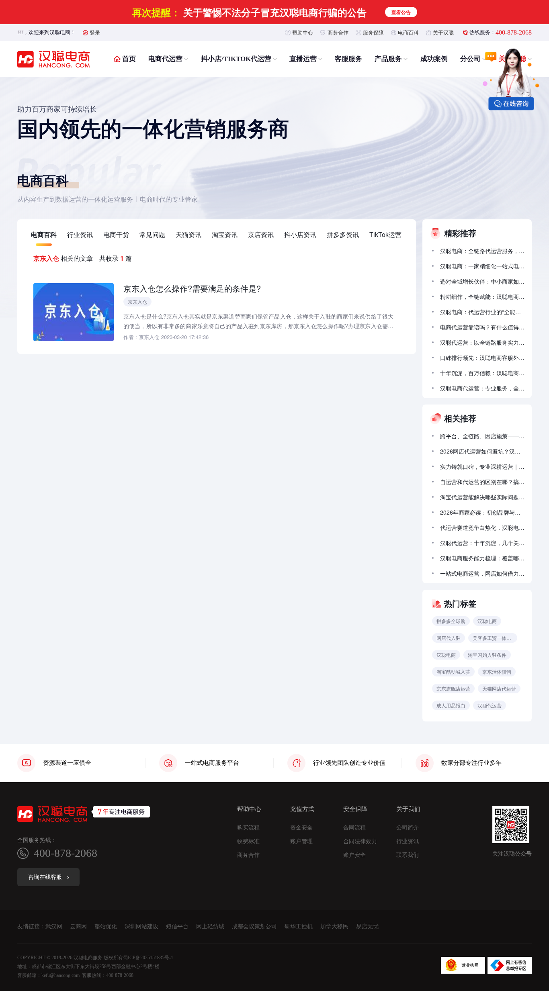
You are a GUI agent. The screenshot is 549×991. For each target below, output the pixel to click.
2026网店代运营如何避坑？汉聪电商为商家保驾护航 (482, 451)
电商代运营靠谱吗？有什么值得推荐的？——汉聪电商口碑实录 (482, 327)
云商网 (78, 927)
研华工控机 (299, 927)
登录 (95, 32)
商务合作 (338, 32)
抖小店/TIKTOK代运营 (236, 59)
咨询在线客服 (45, 877)
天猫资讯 (188, 234)
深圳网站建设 (141, 927)
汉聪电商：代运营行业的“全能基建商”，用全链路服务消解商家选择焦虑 (482, 312)
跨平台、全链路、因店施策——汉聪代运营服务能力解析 (482, 436)
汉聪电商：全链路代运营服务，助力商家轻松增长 (482, 251)
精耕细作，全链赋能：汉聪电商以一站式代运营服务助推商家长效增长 (482, 296)
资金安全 (301, 828)
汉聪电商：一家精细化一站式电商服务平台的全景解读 (482, 266)
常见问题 (152, 234)
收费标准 (248, 841)
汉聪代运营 (489, 705)
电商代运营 (165, 59)
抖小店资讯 (300, 234)
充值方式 (302, 809)
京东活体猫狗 (496, 671)
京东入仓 (137, 301)
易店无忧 (367, 927)
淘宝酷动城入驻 (453, 671)
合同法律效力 (360, 841)
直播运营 (303, 59)
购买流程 (248, 828)
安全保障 (355, 809)
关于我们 (408, 809)
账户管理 (301, 841)
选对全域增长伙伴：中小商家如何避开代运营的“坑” (482, 281)
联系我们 (407, 855)
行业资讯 (80, 234)
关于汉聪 (443, 32)
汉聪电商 (487, 620)
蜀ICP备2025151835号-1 (148, 957)
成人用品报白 (450, 705)
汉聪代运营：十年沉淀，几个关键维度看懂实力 (482, 543)
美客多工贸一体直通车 (495, 637)
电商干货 (116, 234)
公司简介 (407, 828)
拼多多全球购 (450, 620)
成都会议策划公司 (254, 927)
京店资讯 (261, 234)
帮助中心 (302, 32)
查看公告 (401, 12)
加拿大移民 (334, 927)
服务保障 (373, 32)
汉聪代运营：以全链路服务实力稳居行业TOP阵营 (482, 342)
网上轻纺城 (210, 927)
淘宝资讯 (225, 234)
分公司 (470, 59)
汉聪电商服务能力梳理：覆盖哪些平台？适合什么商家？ (482, 558)
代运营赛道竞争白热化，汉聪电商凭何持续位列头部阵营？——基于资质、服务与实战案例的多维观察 (482, 527)
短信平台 (177, 927)
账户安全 (354, 855)
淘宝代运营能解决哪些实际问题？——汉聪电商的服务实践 (482, 497)
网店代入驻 (448, 637)
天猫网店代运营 (499, 688)
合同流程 (354, 828)
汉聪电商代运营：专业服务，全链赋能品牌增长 (482, 388)
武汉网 (53, 927)
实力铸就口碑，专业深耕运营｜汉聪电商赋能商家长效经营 (482, 466)
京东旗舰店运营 (453, 688)
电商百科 (408, 32)
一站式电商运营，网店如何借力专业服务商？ (482, 573)
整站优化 (105, 927)
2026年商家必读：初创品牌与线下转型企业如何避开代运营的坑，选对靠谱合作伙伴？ (482, 512)
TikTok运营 (385, 234)
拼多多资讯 (343, 234)
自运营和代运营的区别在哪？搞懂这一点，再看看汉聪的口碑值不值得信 (482, 482)
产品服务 (388, 59)
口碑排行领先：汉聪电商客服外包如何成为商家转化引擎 (482, 357)
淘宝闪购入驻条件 (487, 654)
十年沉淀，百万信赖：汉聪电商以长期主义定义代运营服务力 (482, 373)
